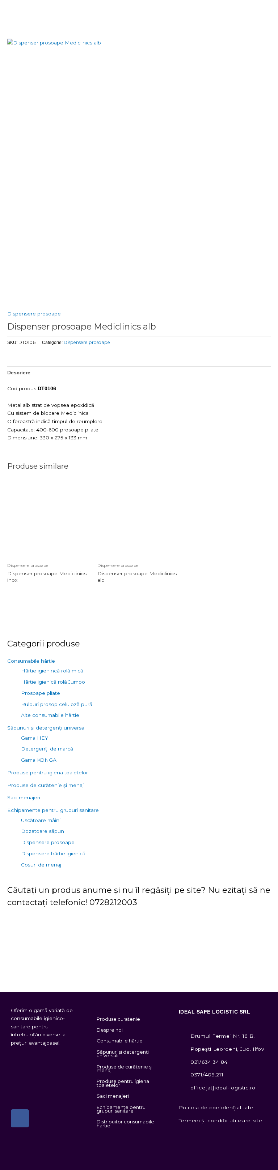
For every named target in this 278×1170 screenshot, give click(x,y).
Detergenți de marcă (47, 749)
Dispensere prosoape (34, 314)
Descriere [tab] (18, 372)
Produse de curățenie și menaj (45, 785)
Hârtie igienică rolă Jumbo (53, 682)
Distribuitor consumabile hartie (125, 1123)
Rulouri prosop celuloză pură (56, 704)
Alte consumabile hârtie (50, 715)
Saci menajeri (23, 797)
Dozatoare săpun (42, 831)
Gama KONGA (38, 760)
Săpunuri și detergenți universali (47, 728)
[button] (272, 9)
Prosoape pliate (40, 693)
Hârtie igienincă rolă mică (52, 671)
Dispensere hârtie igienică (53, 853)
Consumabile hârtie (31, 661)
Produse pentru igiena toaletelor (47, 772)
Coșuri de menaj (41, 865)
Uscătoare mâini (40, 820)
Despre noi (110, 1030)
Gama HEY (34, 738)
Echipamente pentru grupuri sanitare (53, 810)
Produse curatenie (118, 1019)
